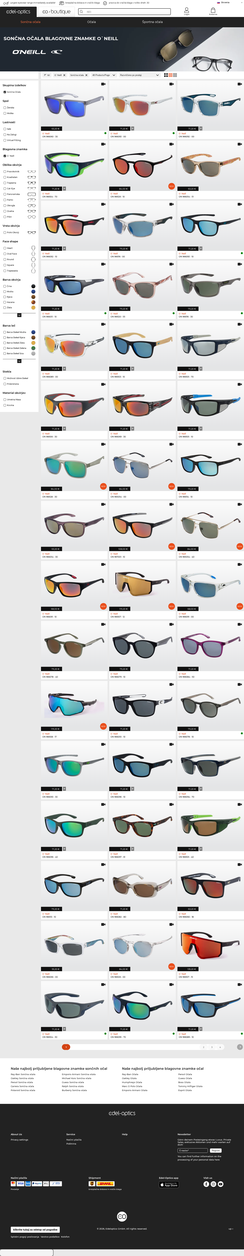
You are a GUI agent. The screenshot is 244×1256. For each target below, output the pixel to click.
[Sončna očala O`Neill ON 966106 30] (74, 404)
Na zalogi (11, 134)
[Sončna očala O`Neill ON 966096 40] (74, 824)
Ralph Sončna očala (73, 1086)
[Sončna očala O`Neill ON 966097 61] (142, 824)
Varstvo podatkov (50, 1236)
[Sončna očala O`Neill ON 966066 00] (74, 944)
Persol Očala (185, 1074)
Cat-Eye (11, 188)
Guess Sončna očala (73, 1082)
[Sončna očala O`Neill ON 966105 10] (210, 404)
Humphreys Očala (132, 1082)
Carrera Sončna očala (22, 1086)
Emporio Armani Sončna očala (79, 1074)
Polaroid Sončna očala (23, 1090)
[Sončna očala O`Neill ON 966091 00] (210, 584)
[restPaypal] (37, 1183)
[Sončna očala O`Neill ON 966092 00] (210, 104)
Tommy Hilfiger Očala (190, 1086)
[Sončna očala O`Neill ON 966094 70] (210, 764)
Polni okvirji (13, 232)
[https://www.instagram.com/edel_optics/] (213, 1184)
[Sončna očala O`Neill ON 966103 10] (142, 344)
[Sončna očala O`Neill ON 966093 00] (142, 104)
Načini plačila (73, 1139)
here (217, 1159)
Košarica (213, 14)
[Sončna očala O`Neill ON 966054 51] (210, 164)
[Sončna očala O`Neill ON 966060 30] (74, 104)
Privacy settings (19, 1139)
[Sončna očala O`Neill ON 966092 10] (74, 224)
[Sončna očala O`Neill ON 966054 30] (74, 524)
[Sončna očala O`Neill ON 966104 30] (74, 1004)
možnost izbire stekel (17, 378)
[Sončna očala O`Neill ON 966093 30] (74, 764)
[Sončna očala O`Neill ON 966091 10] (74, 584)
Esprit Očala (185, 1090)
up (230, 1228)
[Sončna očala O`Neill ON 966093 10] (210, 224)
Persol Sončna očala (22, 1082)
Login (186, 14)
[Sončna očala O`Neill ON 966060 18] (210, 884)
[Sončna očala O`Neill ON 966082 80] (142, 884)
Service (70, 1134)
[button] (18, 12)
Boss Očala (184, 1082)
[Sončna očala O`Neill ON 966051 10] (74, 284)
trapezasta (12, 270)
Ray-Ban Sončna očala (23, 1074)
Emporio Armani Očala (134, 1090)
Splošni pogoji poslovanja (25, 1236)
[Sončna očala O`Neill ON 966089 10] (210, 1004)
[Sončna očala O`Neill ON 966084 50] (210, 644)
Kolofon (65, 1236)
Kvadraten (12, 177)
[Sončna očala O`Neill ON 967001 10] (142, 524)
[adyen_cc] (13, 1183)
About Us (16, 1134)
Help (125, 1134)
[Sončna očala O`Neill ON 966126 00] (142, 944)
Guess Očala (185, 1078)
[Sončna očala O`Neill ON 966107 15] (210, 944)
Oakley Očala (129, 1078)
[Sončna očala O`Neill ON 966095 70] (142, 1004)
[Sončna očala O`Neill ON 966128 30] (74, 464)
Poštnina (71, 1143)
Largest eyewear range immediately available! (32, 2)
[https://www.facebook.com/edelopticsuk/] (206, 1184)
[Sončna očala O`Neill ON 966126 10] (142, 164)
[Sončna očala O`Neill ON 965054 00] (142, 464)
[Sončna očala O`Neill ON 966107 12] (142, 584)
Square (10, 265)
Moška (10, 113)
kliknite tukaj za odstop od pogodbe (35, 1229)
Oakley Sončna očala (22, 1078)
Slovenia (225, 2)
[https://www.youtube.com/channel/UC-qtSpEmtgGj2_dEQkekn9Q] (220, 1184)
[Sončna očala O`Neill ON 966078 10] (210, 704)
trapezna (11, 183)
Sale (9, 129)
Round (10, 259)
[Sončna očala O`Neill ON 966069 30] (142, 404)
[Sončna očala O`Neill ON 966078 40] (74, 644)
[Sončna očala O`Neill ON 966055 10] (142, 704)
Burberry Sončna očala (74, 1090)
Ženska (10, 107)
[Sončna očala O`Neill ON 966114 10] (210, 464)
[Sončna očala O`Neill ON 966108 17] (74, 704)
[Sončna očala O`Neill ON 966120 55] (142, 284)
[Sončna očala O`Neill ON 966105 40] (210, 824)
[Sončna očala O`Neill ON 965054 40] (210, 524)
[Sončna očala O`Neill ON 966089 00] (74, 344)
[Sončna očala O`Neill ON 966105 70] (210, 344)
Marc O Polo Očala (132, 1086)
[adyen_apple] (46, 1183)
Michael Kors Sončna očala (76, 1078)
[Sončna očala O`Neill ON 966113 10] (74, 884)
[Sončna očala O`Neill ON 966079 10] (142, 644)
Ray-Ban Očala (130, 1074)
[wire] (56, 1183)
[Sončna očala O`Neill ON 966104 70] (74, 164)
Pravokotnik (13, 171)
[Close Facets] (19, 75)
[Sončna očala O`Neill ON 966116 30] (210, 284)
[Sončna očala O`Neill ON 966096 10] (142, 764)
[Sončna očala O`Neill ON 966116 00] (142, 224)
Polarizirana (13, 384)
